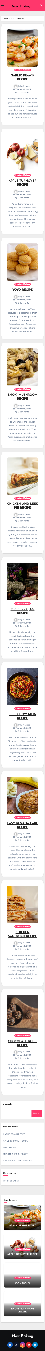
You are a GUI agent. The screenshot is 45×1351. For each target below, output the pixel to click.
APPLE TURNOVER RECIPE (15, 1141)
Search (7, 1105)
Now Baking (21, 6)
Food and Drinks (22, 70)
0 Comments (23, 93)
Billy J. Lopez (24, 86)
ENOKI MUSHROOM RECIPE (15, 1154)
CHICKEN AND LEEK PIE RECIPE (17, 1161)
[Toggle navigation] (2, 5)
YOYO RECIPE (22, 289)
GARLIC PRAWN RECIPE (14, 1134)
